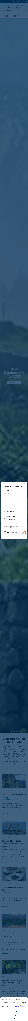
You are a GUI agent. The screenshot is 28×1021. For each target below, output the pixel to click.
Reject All (14, 1015)
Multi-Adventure (10, 519)
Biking (7, 513)
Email (5, 503)
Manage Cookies (14, 1018)
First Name (6, 490)
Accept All (14, 1011)
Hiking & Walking (10, 516)
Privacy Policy (15, 1006)
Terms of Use (22, 1006)
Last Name (6, 497)
